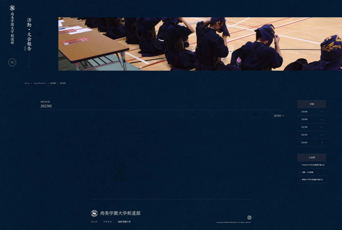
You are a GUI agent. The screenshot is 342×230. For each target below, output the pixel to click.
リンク (94, 221)
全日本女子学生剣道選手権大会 (313, 165)
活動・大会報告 (307, 172)
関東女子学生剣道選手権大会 (312, 179)
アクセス (107, 221)
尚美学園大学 (124, 221)
